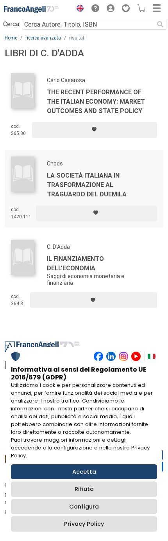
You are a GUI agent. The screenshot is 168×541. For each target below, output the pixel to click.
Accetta (84, 472)
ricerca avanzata (43, 38)
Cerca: (11, 24)
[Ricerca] (160, 24)
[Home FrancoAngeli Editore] (31, 9)
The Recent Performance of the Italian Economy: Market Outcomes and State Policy (96, 101)
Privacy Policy (84, 524)
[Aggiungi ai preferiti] (94, 130)
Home (11, 38)
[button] (78, 9)
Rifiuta (84, 489)
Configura (84, 506)
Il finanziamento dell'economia (75, 263)
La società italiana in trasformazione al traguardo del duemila (87, 185)
